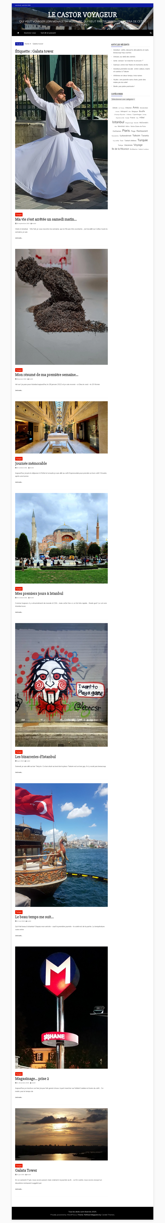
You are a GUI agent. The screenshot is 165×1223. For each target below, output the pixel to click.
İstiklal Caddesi (144, 149)
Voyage (138, 144)
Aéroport (124, 111)
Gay (137, 118)
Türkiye (120, 145)
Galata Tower (26, 1170)
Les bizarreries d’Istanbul (35, 756)
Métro (128, 126)
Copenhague (137, 114)
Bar (130, 111)
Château (129, 114)
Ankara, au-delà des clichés (124, 56)
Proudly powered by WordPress (63, 1215)
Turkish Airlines (130, 140)
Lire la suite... (18, 238)
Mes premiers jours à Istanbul (39, 593)
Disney (144, 114)
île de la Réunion (120, 148)
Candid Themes (108, 1215)
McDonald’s (144, 123)
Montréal (121, 126)
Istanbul (118, 122)
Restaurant (142, 131)
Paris (126, 130)
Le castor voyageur (82, 14)
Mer (116, 126)
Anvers (117, 111)
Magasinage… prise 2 (32, 1078)
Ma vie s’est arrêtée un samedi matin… (46, 219)
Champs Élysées (119, 114)
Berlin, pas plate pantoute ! (124, 86)
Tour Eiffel (116, 141)
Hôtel (141, 117)
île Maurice (134, 149)
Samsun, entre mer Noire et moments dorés (130, 65)
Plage (133, 131)
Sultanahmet (125, 135)
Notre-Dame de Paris (138, 126)
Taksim (136, 135)
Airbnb (115, 108)
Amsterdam (144, 108)
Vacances (128, 145)
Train (121, 141)
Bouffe (142, 111)
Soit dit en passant (48, 33)
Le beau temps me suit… (34, 916)
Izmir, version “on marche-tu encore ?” (128, 61)
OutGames (117, 131)
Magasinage (129, 123)
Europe (127, 118)
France (132, 118)
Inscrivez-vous (30, 33)
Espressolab (120, 118)
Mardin (136, 123)
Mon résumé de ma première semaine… (46, 374)
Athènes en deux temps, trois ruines (127, 75)
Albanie (128, 108)
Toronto (145, 135)
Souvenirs (115, 136)
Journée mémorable (31, 463)
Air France (121, 108)
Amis (136, 107)
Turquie (19, 214)
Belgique (135, 111)
